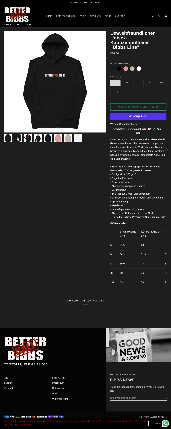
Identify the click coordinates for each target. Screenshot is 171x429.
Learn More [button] (25, 425)
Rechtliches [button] (59, 378)
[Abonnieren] (163, 398)
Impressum (58, 382)
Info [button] (6, 378)
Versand (8, 388)
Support (8, 382)
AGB (54, 393)
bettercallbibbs (150, 417)
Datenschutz (59, 388)
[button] (66, 16)
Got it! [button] (158, 423)
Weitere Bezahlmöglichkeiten (125, 124)
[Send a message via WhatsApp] (165, 423)
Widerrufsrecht (60, 398)
